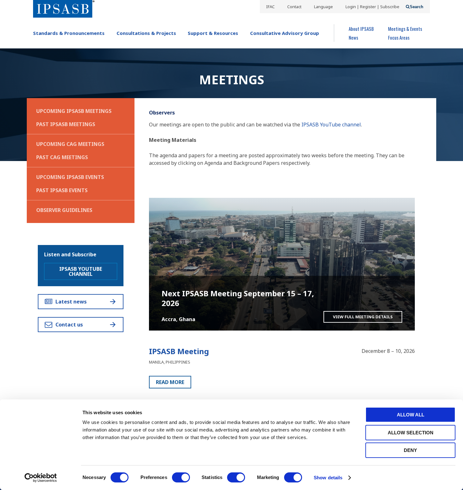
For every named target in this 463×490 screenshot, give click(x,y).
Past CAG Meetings (62, 157)
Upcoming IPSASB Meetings (73, 111)
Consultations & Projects (146, 33)
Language (323, 6)
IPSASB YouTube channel (331, 124)
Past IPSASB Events (62, 190)
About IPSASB (361, 28)
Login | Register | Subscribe (372, 6)
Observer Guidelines (64, 210)
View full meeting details (363, 317)
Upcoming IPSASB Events (70, 177)
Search (416, 6)
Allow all (410, 414)
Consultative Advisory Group (284, 33)
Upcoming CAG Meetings (70, 144)
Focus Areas (398, 37)
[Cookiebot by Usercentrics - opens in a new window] (40, 477)
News (353, 37)
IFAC (270, 6)
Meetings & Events (405, 28)
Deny (410, 450)
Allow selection (410, 432)
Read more (170, 382)
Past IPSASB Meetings (65, 124)
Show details (328, 477)
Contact (294, 6)
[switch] (181, 477)
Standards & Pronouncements (69, 33)
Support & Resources (213, 33)
